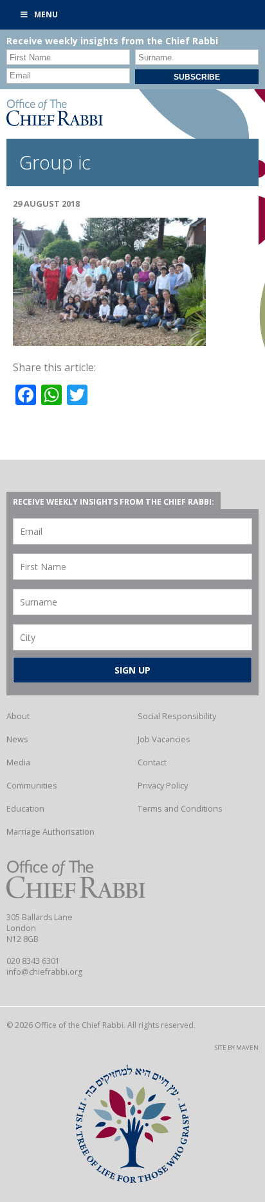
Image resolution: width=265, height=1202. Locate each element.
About (18, 716)
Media (18, 762)
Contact (152, 762)
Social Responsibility (177, 716)
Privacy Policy (163, 785)
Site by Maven (237, 1047)
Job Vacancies (164, 739)
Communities (31, 785)
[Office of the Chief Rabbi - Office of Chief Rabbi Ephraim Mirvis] (54, 122)
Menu (46, 14)
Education (25, 808)
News (17, 739)
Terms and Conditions (180, 808)
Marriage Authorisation (50, 831)
